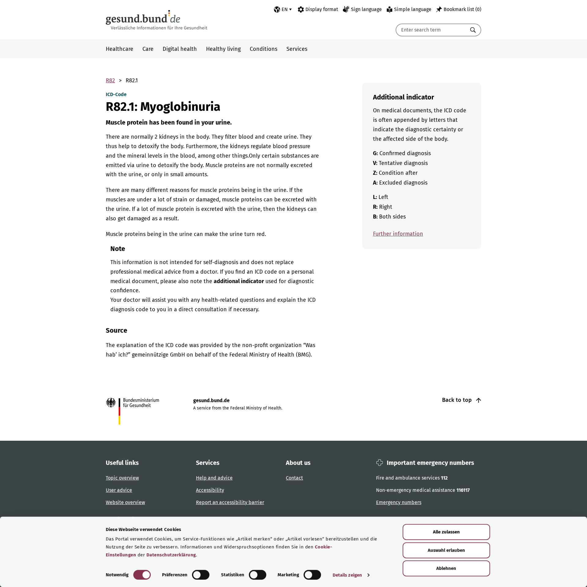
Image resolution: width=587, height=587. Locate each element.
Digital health (180, 49)
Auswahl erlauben (446, 550)
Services (296, 49)
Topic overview (122, 478)
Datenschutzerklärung (171, 555)
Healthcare (119, 49)
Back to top (457, 400)
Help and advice (214, 478)
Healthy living (223, 49)
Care (147, 49)
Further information (398, 233)
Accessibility (210, 490)
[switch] (200, 575)
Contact (294, 478)
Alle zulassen (446, 532)
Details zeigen (347, 575)
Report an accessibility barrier (230, 502)
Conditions (263, 49)
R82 (110, 80)
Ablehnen (446, 568)
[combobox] (431, 30)
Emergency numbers (398, 502)
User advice (119, 490)
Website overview (125, 502)
